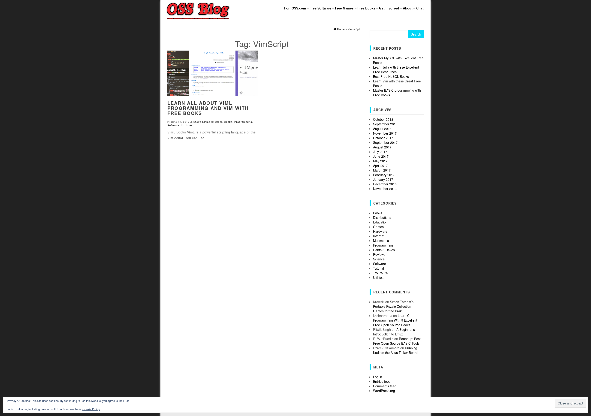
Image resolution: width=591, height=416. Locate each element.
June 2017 (381, 156)
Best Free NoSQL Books (391, 76)
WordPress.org (384, 390)
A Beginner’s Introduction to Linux (394, 331)
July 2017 (380, 151)
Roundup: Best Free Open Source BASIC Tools (397, 341)
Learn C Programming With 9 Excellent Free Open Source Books (395, 320)
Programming (243, 122)
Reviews (379, 254)
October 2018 (383, 119)
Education (380, 222)
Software (173, 125)
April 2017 (380, 165)
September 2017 (385, 142)
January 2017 (383, 179)
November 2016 (385, 188)
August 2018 (382, 128)
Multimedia (381, 240)
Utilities (187, 125)
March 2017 (382, 170)
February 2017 (384, 174)
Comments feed (384, 386)
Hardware (380, 231)
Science (379, 259)
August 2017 (382, 147)
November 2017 (385, 133)
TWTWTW (380, 273)
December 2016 (385, 184)
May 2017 (380, 161)
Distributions (382, 217)
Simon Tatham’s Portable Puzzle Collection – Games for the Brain (393, 306)
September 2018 (385, 124)
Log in (377, 376)
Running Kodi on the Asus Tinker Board (395, 350)
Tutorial (378, 268)
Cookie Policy (91, 409)
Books (228, 122)
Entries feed (382, 381)
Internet (378, 236)
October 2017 (383, 138)
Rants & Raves (384, 249)
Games (378, 226)
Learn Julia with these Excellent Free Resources (396, 69)
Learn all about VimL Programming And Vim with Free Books (208, 107)
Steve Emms (201, 122)
